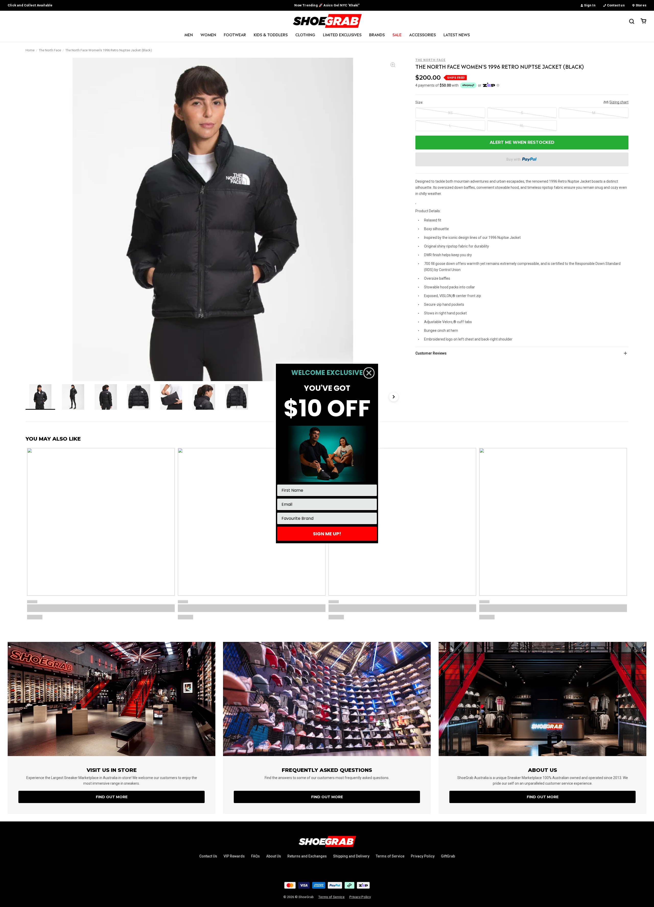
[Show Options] (372, 518)
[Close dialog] (369, 373)
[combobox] (325, 518)
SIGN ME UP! (327, 534)
